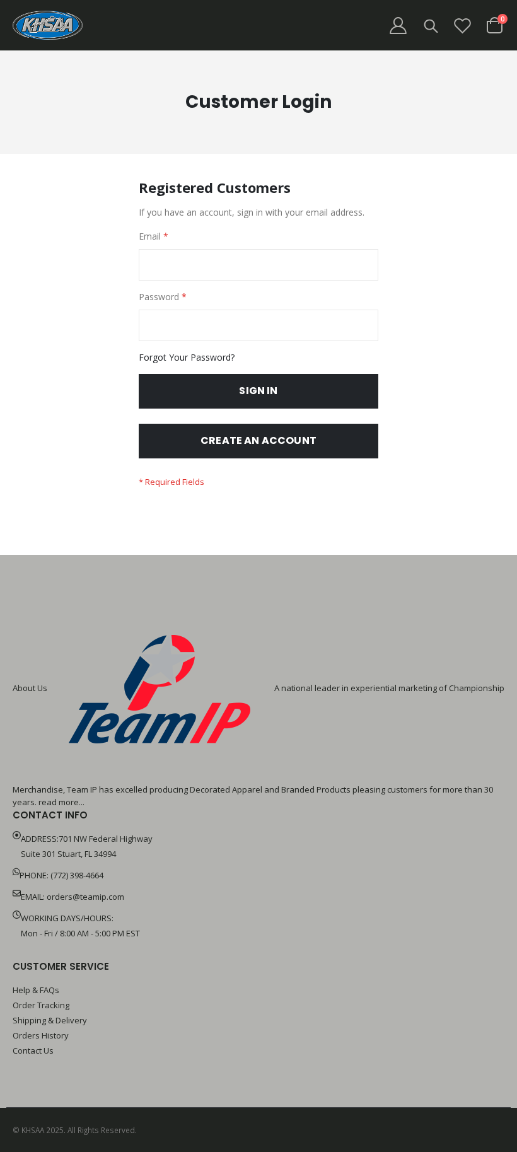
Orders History (41, 1035)
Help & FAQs (36, 990)
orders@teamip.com (85, 896)
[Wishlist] (463, 25)
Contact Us (33, 1050)
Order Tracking (41, 1005)
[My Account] (397, 25)
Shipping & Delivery (50, 1020)
